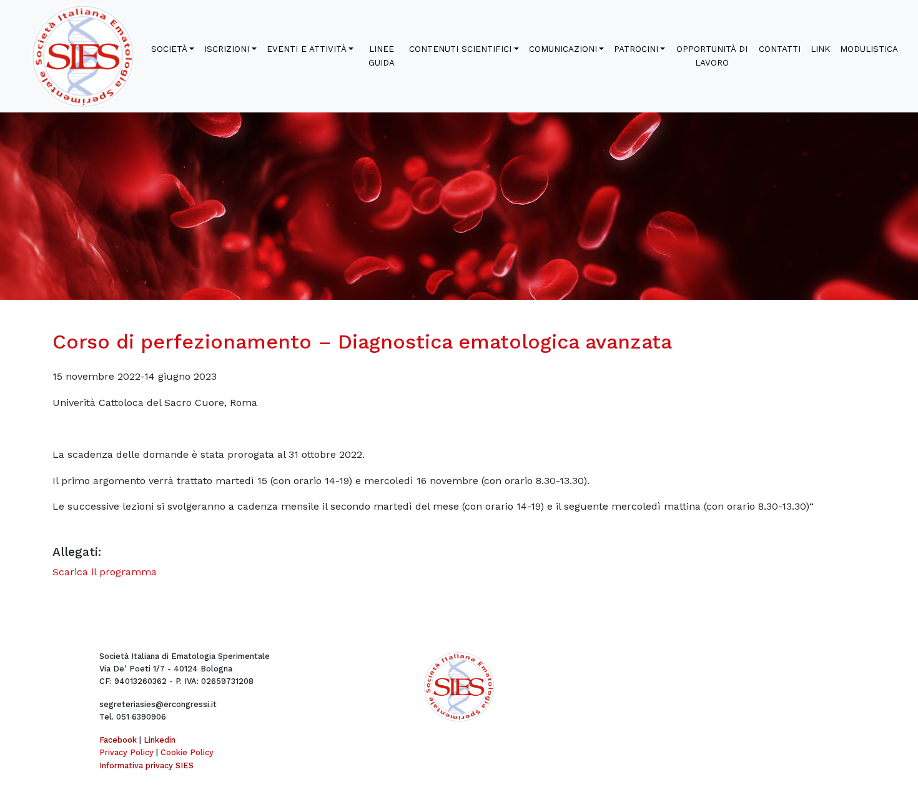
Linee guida (381, 55)
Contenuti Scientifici (460, 49)
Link (820, 49)
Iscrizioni (226, 49)
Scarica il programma (104, 572)
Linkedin (159, 740)
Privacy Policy (126, 752)
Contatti (780, 49)
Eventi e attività (307, 49)
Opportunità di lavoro (712, 55)
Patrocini (636, 49)
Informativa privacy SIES (146, 765)
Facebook (118, 740)
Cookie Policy (187, 752)
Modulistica (869, 49)
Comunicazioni (563, 49)
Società (169, 49)
